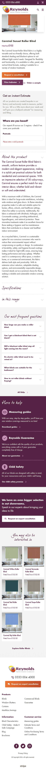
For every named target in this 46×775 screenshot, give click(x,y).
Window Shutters (8, 703)
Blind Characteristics (10, 721)
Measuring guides (31, 721)
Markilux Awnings (9, 710)
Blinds (4, 699)
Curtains (5, 706)
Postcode (6, 134)
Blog (4, 732)
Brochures (6, 735)
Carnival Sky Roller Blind (12, 635)
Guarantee (28, 703)
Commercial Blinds (31, 699)
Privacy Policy (23, 753)
